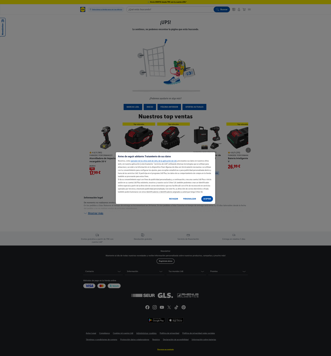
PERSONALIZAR (189, 199)
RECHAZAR (173, 199)
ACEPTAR (207, 199)
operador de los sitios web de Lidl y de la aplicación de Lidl (154, 161)
